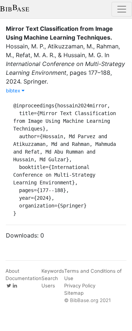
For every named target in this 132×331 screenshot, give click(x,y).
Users (48, 285)
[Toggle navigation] (121, 9)
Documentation (23, 278)
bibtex (14, 90)
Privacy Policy (79, 285)
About (12, 271)
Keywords (52, 271)
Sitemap (74, 293)
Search (49, 278)
